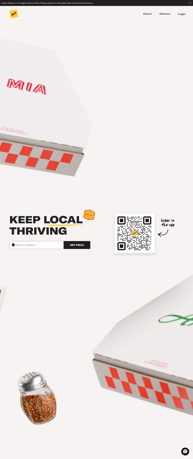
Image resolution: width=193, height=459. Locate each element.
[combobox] (40, 245)
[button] (185, 451)
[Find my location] (12, 245)
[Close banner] (190, 3)
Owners (165, 13)
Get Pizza (77, 245)
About (147, 13)
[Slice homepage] (13, 14)
